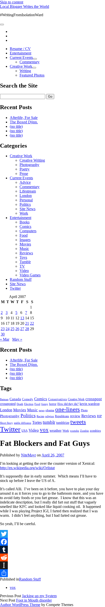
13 (22, 318)
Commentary (30, 62)
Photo (84, 410)
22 (32, 323)
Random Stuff (21, 279)
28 (27, 329)
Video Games (30, 275)
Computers (28, 231)
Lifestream (28, 191)
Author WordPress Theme (20, 605)
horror (52, 404)
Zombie (84, 430)
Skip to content (11, 2)
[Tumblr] (52, 550)
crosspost (93, 399)
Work (24, 213)
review (75, 416)
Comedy (27, 399)
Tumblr (25, 262)
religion (49, 416)
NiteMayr (28, 455)
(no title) (16, 126)
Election (28, 403)
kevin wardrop (90, 404)
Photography (29, 165)
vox (44, 430)
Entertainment (20, 53)
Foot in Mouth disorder (34, 600)
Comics (25, 226)
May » (17, 339)
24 (8, 329)
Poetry (25, 169)
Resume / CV (20, 49)
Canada (15, 399)
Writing (25, 71)
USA (24, 430)
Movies (25, 244)
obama (49, 410)
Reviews (26, 253)
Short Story (6, 422)
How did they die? (68, 404)
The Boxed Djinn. (24, 122)
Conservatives (57, 399)
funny (44, 404)
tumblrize (62, 423)
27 (22, 329)
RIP (99, 416)
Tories (37, 422)
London (26, 196)
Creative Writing (32, 160)
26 (17, 329)
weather (56, 430)
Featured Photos (32, 75)
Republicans (62, 416)
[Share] (52, 573)
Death (20, 403)
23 (3, 329)
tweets (78, 421)
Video (24, 271)
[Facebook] (52, 542)
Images (25, 240)
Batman (4, 399)
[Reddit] (52, 557)
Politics (25, 204)
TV (22, 266)
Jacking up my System (39, 596)
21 (27, 323)
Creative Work (21, 66)
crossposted (8, 404)
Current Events (21, 57)
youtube (74, 430)
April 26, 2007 (53, 455)
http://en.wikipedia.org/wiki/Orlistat (27, 468)
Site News (27, 209)
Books (25, 222)
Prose (24, 173)
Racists (40, 416)
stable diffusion (22, 422)
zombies (95, 430)
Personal (26, 200)
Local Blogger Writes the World (24, 6)
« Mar (4, 339)
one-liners (67, 409)
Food (24, 235)
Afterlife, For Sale (24, 118)
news (41, 410)
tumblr (49, 422)
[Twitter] (52, 534)
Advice (25, 182)
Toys (23, 257)
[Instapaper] (52, 565)
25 (12, 329)
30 (3, 334)
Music (24, 248)
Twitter (15, 288)
